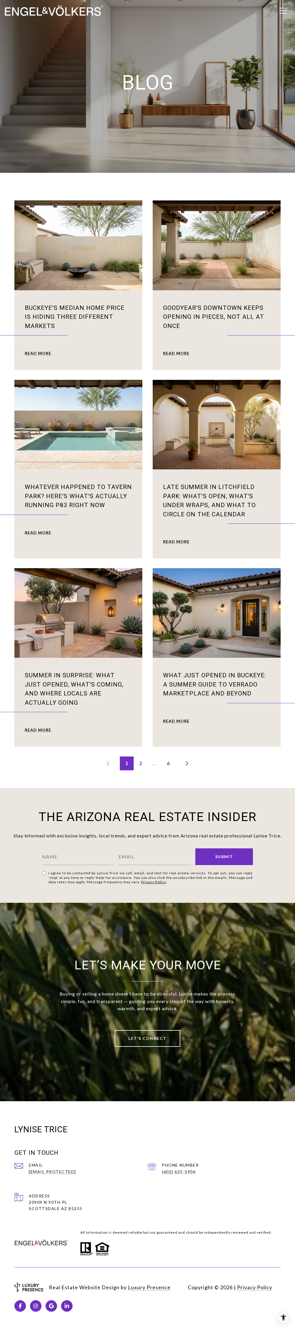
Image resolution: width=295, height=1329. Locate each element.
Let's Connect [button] (147, 1038)
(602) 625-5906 (179, 1171)
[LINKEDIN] (67, 1306)
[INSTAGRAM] (35, 1306)
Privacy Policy (153, 882)
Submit (224, 856)
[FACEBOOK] (20, 1306)
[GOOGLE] (51, 1306)
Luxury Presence (149, 1287)
